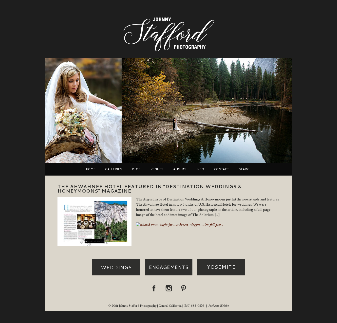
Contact (221, 169)
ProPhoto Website (218, 305)
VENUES (156, 169)
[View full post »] (94, 221)
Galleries (113, 169)
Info (200, 169)
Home (90, 169)
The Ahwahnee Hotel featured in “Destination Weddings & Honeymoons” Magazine (149, 188)
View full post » (212, 225)
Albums (179, 169)
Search (245, 169)
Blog (136, 169)
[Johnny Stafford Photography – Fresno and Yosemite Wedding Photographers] (168, 52)
